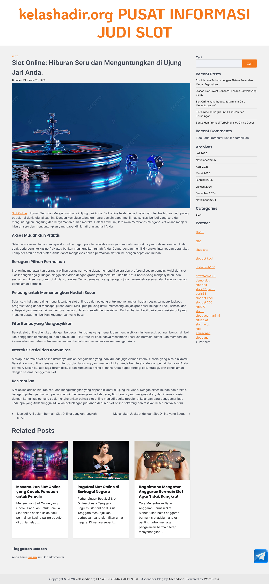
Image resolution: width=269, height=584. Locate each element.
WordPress (211, 579)
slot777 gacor (205, 289)
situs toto (202, 249)
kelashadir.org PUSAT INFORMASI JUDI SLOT (134, 23)
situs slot (202, 320)
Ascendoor (176, 579)
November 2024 (206, 199)
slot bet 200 (204, 302)
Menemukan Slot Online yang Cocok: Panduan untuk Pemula (38, 491)
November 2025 (206, 159)
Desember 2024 (206, 193)
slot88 (200, 232)
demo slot (203, 280)
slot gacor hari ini (208, 315)
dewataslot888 (206, 276)
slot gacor (203, 324)
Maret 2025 (203, 173)
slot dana (202, 337)
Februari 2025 (204, 179)
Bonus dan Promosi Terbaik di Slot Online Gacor (225, 122)
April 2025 (202, 166)
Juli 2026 (201, 153)
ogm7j (18, 80)
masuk (32, 557)
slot (198, 241)
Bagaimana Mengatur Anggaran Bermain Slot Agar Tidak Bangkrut (161, 491)
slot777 (201, 307)
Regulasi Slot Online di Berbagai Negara (98, 489)
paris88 (201, 293)
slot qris (201, 285)
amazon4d (203, 333)
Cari (199, 57)
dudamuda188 (205, 267)
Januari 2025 (204, 186)
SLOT (15, 56)
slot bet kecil (204, 258)
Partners (204, 342)
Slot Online (19, 213)
